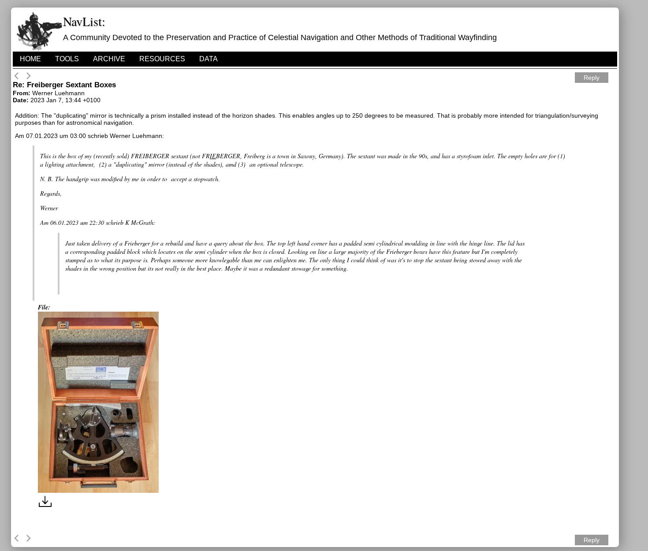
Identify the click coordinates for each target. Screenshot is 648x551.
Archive (109, 59)
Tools (67, 59)
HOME (30, 59)
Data (208, 59)
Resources (162, 59)
